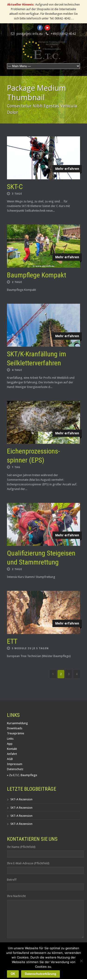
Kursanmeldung (17, 723)
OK (13, 974)
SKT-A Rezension (21, 799)
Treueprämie (15, 733)
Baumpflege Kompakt (36, 275)
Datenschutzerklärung (40, 974)
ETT (12, 641)
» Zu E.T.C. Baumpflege (22, 775)
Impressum (14, 764)
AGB (10, 759)
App (10, 743)
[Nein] (81, 960)
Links (10, 738)
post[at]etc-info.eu (29, 34)
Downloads (14, 728)
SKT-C (15, 187)
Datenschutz (15, 769)
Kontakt (12, 749)
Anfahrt (12, 754)
